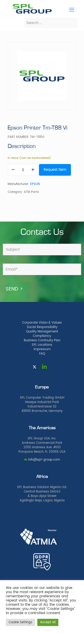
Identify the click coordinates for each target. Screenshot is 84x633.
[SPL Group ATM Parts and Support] (32, 13)
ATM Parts (31, 192)
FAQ (42, 353)
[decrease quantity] (13, 170)
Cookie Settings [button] (20, 622)
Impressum (42, 349)
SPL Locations (42, 344)
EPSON (35, 184)
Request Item (55, 170)
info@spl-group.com (44, 459)
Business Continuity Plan (42, 340)
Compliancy (42, 336)
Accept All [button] (48, 622)
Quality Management (42, 331)
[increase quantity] (33, 170)
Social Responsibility (42, 327)
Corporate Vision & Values (42, 322)
